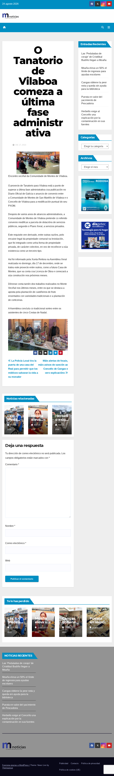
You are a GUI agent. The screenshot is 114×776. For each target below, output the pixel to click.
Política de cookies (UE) (69, 770)
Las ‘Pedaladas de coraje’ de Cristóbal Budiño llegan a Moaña (93, 56)
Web (7, 560)
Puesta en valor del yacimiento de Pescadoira (91, 100)
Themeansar (7, 768)
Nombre (10, 526)
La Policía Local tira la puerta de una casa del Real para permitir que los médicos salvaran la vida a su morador (23, 368)
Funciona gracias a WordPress (15, 765)
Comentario (12, 464)
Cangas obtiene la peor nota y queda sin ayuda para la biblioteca (94, 85)
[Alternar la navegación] (109, 27)
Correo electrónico (15, 543)
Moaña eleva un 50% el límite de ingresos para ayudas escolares (94, 71)
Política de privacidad (90, 763)
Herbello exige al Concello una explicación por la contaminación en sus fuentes (93, 118)
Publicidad (63, 763)
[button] (102, 27)
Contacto (75, 763)
